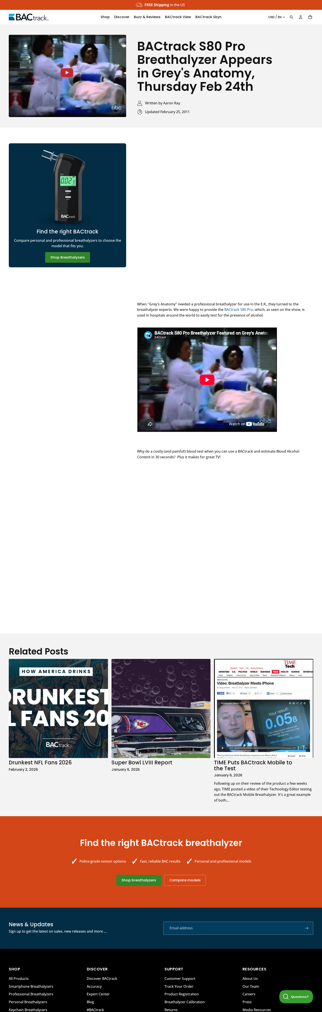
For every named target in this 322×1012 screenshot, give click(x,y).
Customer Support (180, 978)
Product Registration (182, 994)
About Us (250, 978)
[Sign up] (306, 928)
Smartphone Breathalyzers (31, 986)
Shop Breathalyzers (67, 257)
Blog (90, 1002)
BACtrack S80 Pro (238, 309)
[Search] (291, 17)
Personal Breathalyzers (28, 1002)
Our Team (250, 986)
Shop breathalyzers (139, 880)
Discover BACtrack (102, 978)
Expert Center (98, 994)
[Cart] (310, 17)
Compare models (185, 880)
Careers (248, 994)
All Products (19, 978)
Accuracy (94, 986)
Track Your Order (179, 986)
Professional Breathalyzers (31, 994)
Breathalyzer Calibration (185, 1002)
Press (247, 1002)
